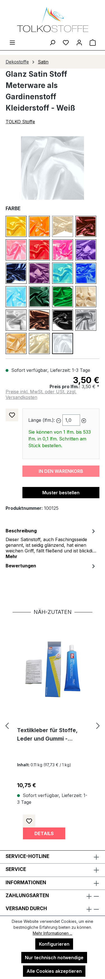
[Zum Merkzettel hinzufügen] (12, 415)
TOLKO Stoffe (20, 121)
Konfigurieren (54, 944)
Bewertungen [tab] (21, 565)
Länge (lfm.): (41, 420)
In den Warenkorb (61, 471)
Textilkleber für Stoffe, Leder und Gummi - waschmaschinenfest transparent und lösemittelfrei (47, 735)
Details (44, 833)
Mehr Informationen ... (52, 933)
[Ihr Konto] (79, 42)
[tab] (51, 543)
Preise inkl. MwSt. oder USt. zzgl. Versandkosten (41, 394)
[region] (52, 168)
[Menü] (12, 42)
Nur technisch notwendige (54, 957)
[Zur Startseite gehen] (52, 19)
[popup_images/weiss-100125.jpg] (52, 168)
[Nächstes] (98, 725)
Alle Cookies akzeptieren (54, 971)
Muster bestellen (61, 492)
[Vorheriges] (7, 725)
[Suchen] (52, 42)
